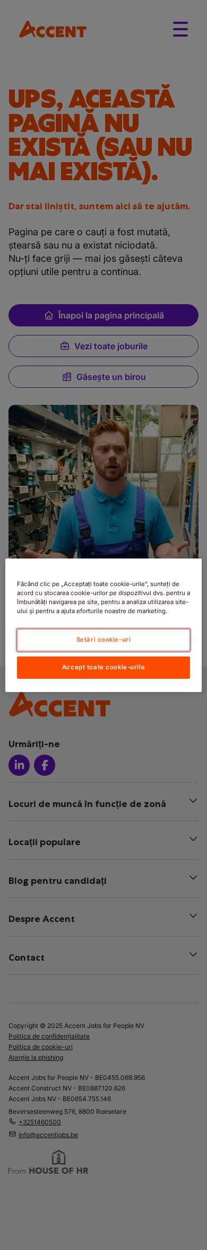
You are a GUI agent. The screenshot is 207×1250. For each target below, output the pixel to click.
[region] (103, 625)
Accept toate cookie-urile (103, 667)
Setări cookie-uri (103, 639)
